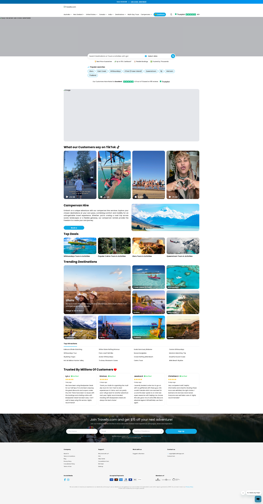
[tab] (70, 344)
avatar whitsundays (106, 357)
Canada (102, 14)
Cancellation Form (103, 461)
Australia (67, 14)
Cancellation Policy (69, 464)
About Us (66, 453)
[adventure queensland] (166, 479)
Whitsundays (115, 71)
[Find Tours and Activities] (173, 56)
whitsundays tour (70, 353)
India (110, 14)
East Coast (101, 71)
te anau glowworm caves (108, 360)
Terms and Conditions (135, 436)
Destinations (119, 14)
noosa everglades (140, 353)
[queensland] (176, 479)
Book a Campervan (74, 228)
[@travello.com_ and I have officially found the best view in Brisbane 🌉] (80, 175)
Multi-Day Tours (133, 14)
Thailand (92, 75)
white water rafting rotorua (109, 349)
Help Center (101, 459)
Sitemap (100, 466)
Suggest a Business (138, 453)
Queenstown (151, 71)
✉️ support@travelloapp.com (175, 453)
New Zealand (77, 14)
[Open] (161, 431)
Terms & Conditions (69, 456)
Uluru (91, 71)
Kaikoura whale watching (73, 349)
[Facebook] (65, 479)
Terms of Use (67, 466)
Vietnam (169, 71)
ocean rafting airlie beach (143, 357)
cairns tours (138, 360)
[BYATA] (158, 479)
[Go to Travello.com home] (70, 8)
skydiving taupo (69, 357)
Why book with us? (103, 453)
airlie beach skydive (176, 360)
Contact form (171, 456)
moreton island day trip (177, 353)
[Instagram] (68, 479)
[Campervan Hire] (165, 217)
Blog (65, 459)
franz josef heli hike (106, 353)
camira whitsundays (176, 349)
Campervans (145, 14)
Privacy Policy (147, 436)
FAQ (99, 456)
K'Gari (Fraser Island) (133, 71)
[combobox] (115, 56)
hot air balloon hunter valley (74, 360)
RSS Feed (101, 464)
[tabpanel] (131, 355)
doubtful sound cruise (177, 357)
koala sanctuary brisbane (143, 349)
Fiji (161, 71)
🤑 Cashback (160, 14)
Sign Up (181, 431)
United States (91, 14)
